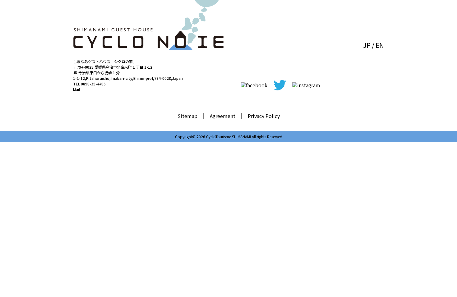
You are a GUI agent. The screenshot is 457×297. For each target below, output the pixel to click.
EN (380, 45)
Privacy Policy (264, 116)
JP (367, 45)
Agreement (222, 116)
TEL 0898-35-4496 (89, 83)
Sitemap (187, 116)
